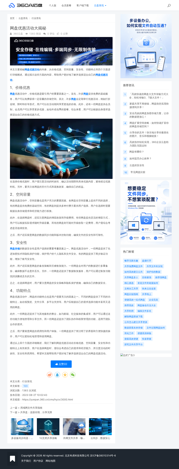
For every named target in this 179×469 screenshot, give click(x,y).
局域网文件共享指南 (31, 407)
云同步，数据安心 (100, 438)
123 (25, 386)
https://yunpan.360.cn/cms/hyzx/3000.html (47, 399)
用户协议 (38, 460)
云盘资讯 (99, 5)
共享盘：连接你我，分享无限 (36, 412)
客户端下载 (83, 5)
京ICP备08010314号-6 (103, 455)
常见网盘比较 (138, 172)
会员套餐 (66, 5)
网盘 (12, 93)
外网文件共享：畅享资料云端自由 (74, 438)
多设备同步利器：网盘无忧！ (22, 438)
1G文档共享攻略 (48, 438)
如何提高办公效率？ (141, 158)
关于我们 (26, 460)
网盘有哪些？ (136, 151)
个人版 (52, 5)
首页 (12, 18)
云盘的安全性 (137, 165)
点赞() (62, 364)
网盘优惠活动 (32, 69)
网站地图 (50, 460)
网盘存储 (15, 248)
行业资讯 (36, 18)
